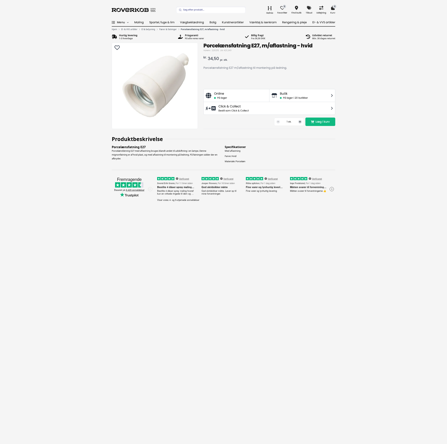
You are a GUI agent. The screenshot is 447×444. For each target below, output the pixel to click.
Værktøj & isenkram (263, 22)
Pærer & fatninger (168, 29)
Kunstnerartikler (233, 22)
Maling (139, 22)
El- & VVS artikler (323, 22)
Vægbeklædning (192, 22)
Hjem (114, 29)
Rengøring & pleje (294, 22)
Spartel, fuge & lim (161, 22)
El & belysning (148, 29)
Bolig (213, 22)
